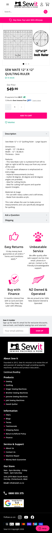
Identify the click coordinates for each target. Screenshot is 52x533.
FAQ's (8, 415)
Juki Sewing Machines (15, 400)
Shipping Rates (12, 430)
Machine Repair (12, 456)
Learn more (36, 100)
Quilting (9, 385)
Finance (9, 437)
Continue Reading (12, 372)
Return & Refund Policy (16, 434)
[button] (23, 64)
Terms (8, 422)
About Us (10, 448)
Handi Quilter (12, 404)
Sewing (9, 381)
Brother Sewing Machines (17, 393)
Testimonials (11, 426)
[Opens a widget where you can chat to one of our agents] (42, 528)
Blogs (8, 418)
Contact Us (10, 452)
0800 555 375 (16, 493)
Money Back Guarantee (16, 459)
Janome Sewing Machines (17, 396)
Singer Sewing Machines (16, 389)
